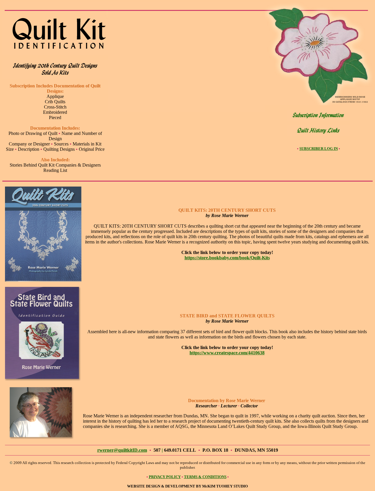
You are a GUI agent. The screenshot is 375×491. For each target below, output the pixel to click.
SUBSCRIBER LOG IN (318, 148)
